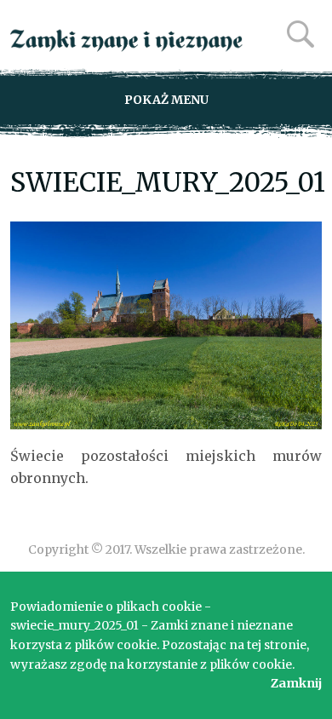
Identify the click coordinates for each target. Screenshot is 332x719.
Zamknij (296, 683)
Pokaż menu (166, 99)
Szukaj (300, 34)
